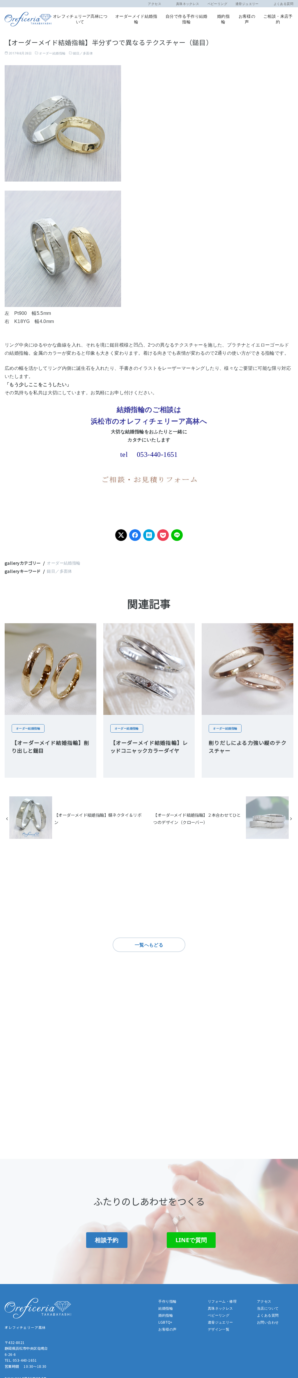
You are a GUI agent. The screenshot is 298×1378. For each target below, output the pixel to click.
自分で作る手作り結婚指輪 (186, 18)
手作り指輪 (167, 1301)
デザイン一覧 (218, 1329)
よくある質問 (280, 3)
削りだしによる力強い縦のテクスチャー (247, 746)
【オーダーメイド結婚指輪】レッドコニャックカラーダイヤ (149, 746)
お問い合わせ (268, 1322)
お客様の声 (247, 18)
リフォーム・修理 (222, 1301)
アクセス (154, 3)
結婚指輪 (165, 1308)
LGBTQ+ (165, 1322)
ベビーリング (217, 3)
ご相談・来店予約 (278, 18)
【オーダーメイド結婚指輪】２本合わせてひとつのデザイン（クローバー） (197, 818)
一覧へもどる (149, 945)
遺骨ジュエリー (247, 3)
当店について (268, 1308)
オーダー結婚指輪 (52, 53)
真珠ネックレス (184, 3)
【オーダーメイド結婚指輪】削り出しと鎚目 (50, 746)
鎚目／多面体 (83, 53)
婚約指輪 (223, 18)
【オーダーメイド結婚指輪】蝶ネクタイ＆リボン (97, 818)
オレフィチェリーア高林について (80, 18)
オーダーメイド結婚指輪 (136, 18)
